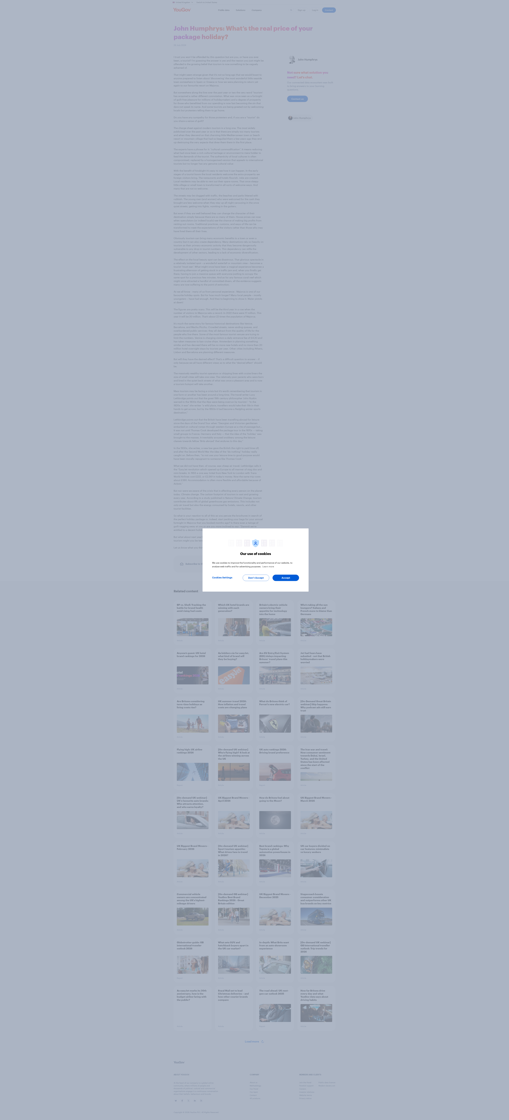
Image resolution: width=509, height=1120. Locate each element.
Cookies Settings (222, 577)
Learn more (268, 566)
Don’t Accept (256, 578)
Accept (286, 578)
